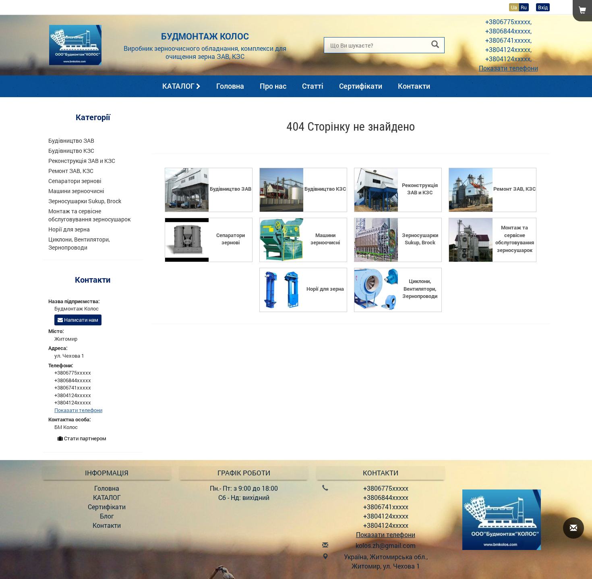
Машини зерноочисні (76, 191)
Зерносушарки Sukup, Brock (84, 201)
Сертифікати (360, 86)
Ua (514, 7)
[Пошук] (435, 44)
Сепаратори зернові (74, 181)
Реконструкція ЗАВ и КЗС (81, 161)
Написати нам (80, 319)
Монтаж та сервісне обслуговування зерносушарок (89, 215)
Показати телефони (508, 68)
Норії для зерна (69, 229)
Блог (107, 516)
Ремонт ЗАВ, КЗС (70, 171)
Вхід (543, 7)
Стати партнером (84, 438)
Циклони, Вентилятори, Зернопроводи (79, 243)
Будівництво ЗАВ (71, 140)
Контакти (414, 86)
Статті (312, 86)
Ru (524, 7)
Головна (230, 86)
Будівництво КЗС (71, 150)
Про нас (273, 86)
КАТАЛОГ (179, 86)
